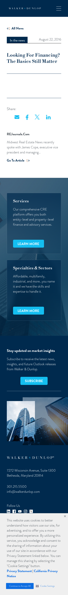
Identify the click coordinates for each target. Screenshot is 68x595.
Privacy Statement (19, 570)
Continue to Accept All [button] (19, 585)
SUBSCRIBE (34, 380)
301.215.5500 (17, 486)
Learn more (28, 243)
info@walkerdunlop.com (23, 491)
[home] (24, 8)
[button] (45, 586)
